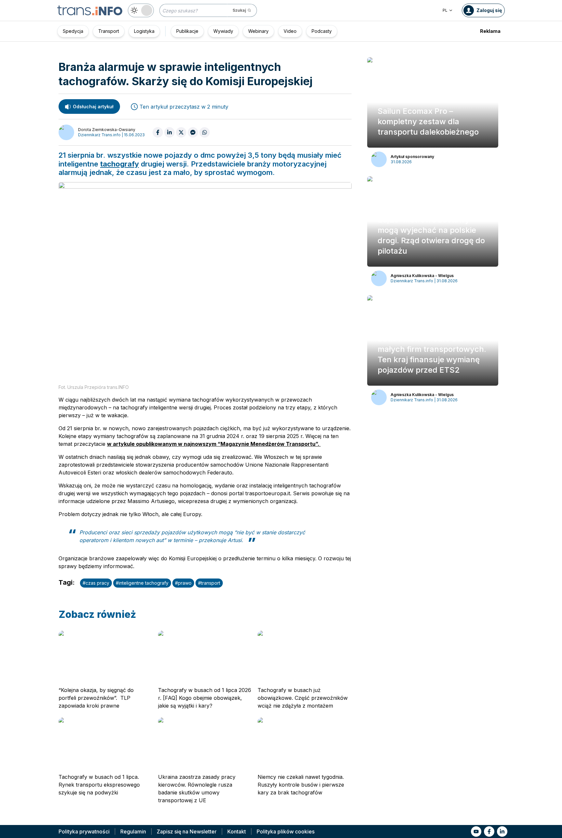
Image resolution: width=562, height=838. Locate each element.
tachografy (119, 164)
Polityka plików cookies (285, 831)
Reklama (490, 31)
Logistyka (144, 31)
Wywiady (223, 31)
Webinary (258, 31)
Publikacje (187, 31)
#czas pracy (96, 583)
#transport (209, 583)
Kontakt (236, 831)
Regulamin (133, 831)
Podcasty (322, 31)
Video (290, 31)
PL (445, 10)
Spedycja (73, 31)
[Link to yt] (476, 831)
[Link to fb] (489, 831)
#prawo (183, 583)
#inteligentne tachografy (142, 583)
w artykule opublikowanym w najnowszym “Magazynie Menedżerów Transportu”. (214, 444)
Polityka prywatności (84, 831)
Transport (108, 31)
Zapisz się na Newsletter (187, 831)
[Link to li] (502, 831)
